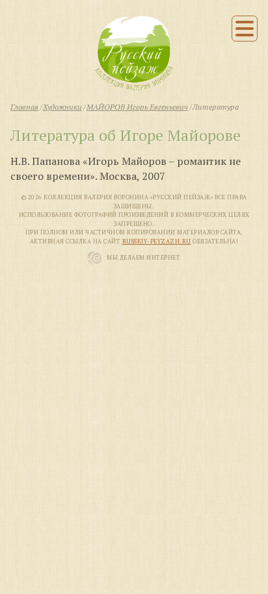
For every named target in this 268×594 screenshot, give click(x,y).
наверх (242, 576)
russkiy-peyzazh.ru (156, 241)
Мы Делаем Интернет (143, 258)
